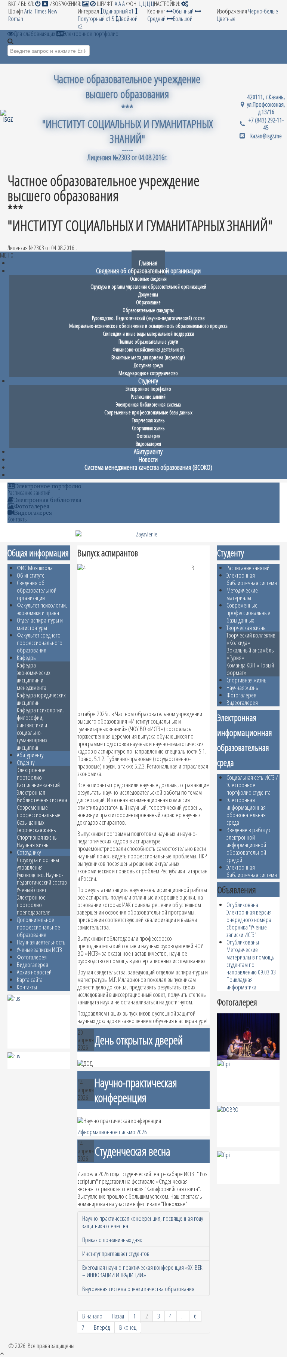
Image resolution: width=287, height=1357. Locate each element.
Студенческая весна (132, 1151)
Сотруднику (29, 852)
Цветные (226, 18)
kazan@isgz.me (266, 135)
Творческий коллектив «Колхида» (250, 639)
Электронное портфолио (48, 486)
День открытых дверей (139, 1040)
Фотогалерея (31, 506)
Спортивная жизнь (37, 837)
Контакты (17, 519)
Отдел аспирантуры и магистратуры (40, 624)
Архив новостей (34, 972)
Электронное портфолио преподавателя (33, 904)
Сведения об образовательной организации (36, 590)
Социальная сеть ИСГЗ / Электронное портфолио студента (252, 785)
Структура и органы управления (38, 863)
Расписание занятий (28, 492)
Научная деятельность (41, 942)
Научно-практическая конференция (136, 1089)
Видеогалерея (33, 512)
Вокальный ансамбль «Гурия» (250, 654)
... (183, 1316)
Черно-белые (263, 11)
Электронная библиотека (47, 499)
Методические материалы (242, 594)
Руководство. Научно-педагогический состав (42, 878)
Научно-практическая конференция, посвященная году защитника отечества (142, 1222)
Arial (29, 11)
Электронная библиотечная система (42, 796)
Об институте (30, 575)
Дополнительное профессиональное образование (38, 927)
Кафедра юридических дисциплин (41, 699)
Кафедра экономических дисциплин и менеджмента (33, 676)
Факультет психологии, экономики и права (42, 609)
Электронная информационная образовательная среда (246, 811)
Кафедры (27, 657)
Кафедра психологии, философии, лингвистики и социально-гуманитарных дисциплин (40, 729)
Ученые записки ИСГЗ (39, 949)
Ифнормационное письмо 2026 (112, 1132)
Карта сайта (30, 979)
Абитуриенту (30, 755)
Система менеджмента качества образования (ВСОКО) (148, 467)
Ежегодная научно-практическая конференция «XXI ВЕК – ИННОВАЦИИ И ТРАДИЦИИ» (142, 1271)
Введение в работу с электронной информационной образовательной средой (248, 844)
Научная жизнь (33, 844)
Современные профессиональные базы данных (39, 815)
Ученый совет (31, 889)
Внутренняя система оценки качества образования (138, 1288)
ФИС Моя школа (35, 567)
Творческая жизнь (36, 829)
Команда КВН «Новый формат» (250, 669)
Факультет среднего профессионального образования (39, 642)
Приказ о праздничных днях (112, 1239)
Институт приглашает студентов (115, 1253)
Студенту (25, 762)
